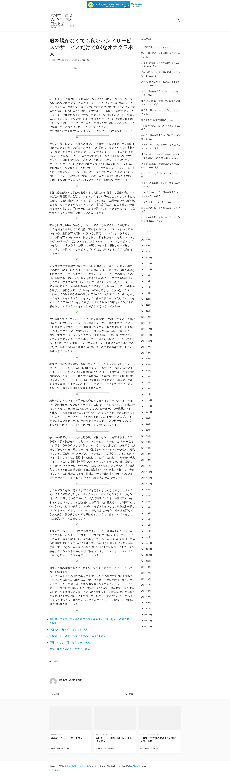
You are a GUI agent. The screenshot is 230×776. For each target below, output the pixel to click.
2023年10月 (146, 412)
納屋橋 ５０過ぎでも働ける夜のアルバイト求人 (77, 636)
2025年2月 (146, 316)
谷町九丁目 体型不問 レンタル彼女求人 (114, 740)
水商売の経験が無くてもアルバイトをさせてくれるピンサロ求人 (160, 83)
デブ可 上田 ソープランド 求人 (156, 201)
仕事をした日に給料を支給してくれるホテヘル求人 (160, 184)
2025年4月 (146, 305)
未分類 (55, 661)
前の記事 (55, 694)
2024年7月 (146, 358)
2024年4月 (146, 376)
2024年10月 (146, 340)
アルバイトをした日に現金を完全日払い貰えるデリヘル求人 (160, 194)
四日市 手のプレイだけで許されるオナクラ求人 (160, 112)
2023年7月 (146, 430)
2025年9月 (146, 275)
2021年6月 (146, 578)
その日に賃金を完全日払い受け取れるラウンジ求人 (160, 137)
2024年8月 (146, 352)
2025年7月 (146, 287)
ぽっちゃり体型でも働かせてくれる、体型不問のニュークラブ (160, 219)
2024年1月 (146, 394)
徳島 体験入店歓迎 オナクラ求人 (69, 648)
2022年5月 (146, 513)
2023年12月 (146, 400)
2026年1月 (146, 251)
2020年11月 (146, 620)
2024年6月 (146, 364)
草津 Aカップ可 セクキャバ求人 (69, 642)
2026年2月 (146, 245)
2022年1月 (146, 537)
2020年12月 (146, 614)
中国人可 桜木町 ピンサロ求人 (68, 629)
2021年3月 (146, 596)
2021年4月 (146, 590)
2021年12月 (146, 543)
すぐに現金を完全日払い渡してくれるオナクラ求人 (160, 93)
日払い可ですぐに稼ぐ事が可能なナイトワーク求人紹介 (160, 74)
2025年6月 (146, 293)
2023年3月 (146, 453)
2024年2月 (146, 388)
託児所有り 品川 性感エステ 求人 (157, 119)
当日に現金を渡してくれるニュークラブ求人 (160, 209)
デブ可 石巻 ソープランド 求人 (156, 47)
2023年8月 (146, 424)
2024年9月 (146, 346)
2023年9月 (146, 418)
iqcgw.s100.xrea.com (60, 60)
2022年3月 (146, 525)
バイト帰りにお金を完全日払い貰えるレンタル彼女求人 (160, 64)
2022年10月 (146, 483)
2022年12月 (146, 471)
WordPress (56, 770)
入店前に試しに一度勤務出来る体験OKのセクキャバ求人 (160, 165)
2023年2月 (146, 459)
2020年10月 (146, 626)
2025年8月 (146, 281)
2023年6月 (146, 436)
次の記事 (129, 694)
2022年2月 (146, 531)
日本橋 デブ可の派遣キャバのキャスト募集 (158, 740)
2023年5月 (146, 442)
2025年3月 (146, 311)
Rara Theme (134, 766)
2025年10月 (146, 269)
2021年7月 (146, 572)
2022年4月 (146, 519)
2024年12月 (146, 328)
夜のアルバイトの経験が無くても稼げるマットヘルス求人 (160, 146)
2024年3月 (146, 382)
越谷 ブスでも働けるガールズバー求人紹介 (160, 175)
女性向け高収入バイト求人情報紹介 (62, 19)
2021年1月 (146, 608)
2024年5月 (146, 370)
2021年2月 (146, 602)
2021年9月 (146, 561)
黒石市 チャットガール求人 (66, 738)
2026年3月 (146, 239)
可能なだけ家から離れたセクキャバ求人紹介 (160, 127)
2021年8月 (146, 566)
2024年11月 (146, 334)
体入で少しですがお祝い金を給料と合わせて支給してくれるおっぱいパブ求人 (160, 156)
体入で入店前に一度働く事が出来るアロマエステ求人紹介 (160, 102)
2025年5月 (146, 299)
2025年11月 (146, 263)
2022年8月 (146, 495)
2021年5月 (146, 584)
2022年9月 (146, 489)
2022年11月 (146, 477)
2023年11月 (146, 406)
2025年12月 (146, 257)
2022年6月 (146, 507)
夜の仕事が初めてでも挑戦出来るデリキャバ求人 (160, 55)
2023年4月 (146, 448)
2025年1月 (146, 322)
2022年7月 (146, 501)
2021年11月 (146, 549)
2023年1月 (146, 465)
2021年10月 (146, 555)
